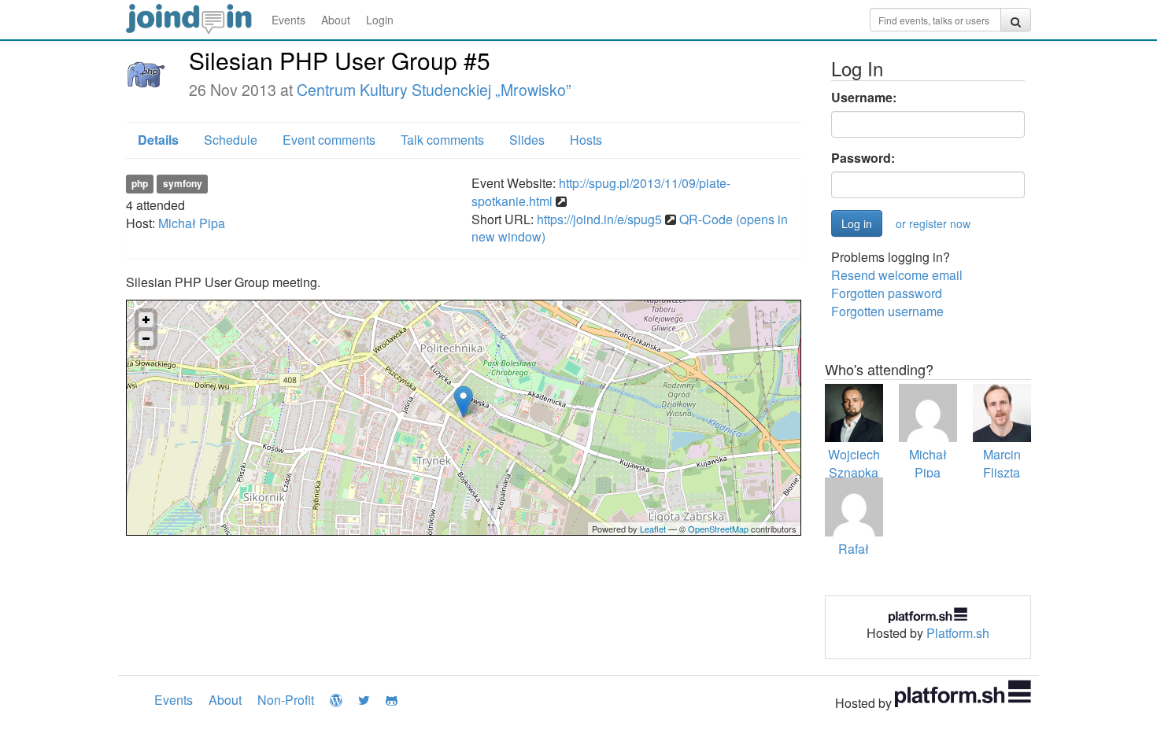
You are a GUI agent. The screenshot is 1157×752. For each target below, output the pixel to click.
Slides (527, 140)
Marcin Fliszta (1002, 463)
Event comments (329, 140)
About (335, 20)
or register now (933, 223)
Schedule (230, 140)
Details (158, 140)
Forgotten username (887, 311)
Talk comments (442, 140)
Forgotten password (886, 293)
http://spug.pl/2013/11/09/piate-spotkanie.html (600, 192)
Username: (863, 97)
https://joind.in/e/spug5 (599, 219)
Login (380, 20)
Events (288, 20)
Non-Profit (285, 700)
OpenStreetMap (718, 528)
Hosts (586, 140)
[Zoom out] (146, 338)
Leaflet (653, 528)
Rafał (853, 549)
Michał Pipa (191, 223)
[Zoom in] (146, 319)
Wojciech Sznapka (854, 463)
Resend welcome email (897, 275)
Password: (863, 158)
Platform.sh (957, 633)
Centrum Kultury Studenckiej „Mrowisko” (434, 90)
